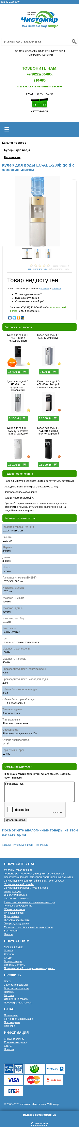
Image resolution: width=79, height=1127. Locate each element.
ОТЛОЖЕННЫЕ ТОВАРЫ (51, 51)
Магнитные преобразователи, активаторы (28, 927)
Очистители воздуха (16, 895)
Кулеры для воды (17, 150)
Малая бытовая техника (18, 870)
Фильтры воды (12, 891)
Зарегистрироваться (16, 984)
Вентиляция (11, 930)
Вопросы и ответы (14, 965)
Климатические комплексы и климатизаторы (29, 902)
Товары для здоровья (16, 923)
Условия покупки (13, 947)
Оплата (8, 950)
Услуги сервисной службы (19, 884)
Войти (7, 981)
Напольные (12, 157)
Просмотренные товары (18, 1002)
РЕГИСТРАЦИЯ (44, 93)
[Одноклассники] (18, 316)
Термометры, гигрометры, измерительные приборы (34, 873)
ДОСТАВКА (31, 51)
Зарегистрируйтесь (37, 269)
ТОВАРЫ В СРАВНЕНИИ (40, 55)
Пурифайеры (11, 916)
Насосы (8, 934)
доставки (44, 288)
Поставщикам (12, 1022)
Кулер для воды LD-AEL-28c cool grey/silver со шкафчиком (17, 385)
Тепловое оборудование (18, 905)
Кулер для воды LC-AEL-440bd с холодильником (17, 338)
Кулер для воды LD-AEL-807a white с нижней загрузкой (17, 431)
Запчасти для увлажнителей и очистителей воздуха (34, 880)
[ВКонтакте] (10, 316)
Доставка (9, 954)
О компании (11, 1015)
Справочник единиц (15, 1042)
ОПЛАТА (19, 51)
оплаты (56, 288)
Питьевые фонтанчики (17, 920)
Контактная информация (18, 1018)
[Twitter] (14, 316)
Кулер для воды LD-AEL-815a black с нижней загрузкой (48, 431)
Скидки (8, 957)
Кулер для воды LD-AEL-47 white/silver (48, 336)
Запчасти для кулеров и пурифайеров (26, 887)
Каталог (6, 844)
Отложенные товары (16, 999)
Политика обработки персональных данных (29, 968)
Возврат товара (13, 961)
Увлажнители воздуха (16, 898)
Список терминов (14, 1038)
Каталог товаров (14, 142)
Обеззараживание (14, 909)
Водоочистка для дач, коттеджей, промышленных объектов (38, 877)
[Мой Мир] (23, 316)
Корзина (9, 995)
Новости (9, 1049)
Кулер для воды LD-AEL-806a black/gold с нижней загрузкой (48, 384)
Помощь (9, 991)
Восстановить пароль (16, 988)
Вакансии (9, 1026)
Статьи (8, 1045)
